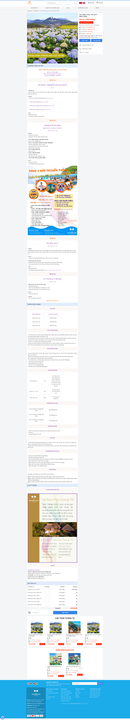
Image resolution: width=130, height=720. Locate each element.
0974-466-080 (35, 705)
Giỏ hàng (77, 696)
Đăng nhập (77, 693)
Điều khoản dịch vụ (94, 696)
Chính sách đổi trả (65, 694)
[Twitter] (31, 683)
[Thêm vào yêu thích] (101, 14)
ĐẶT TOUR (42, 644)
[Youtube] (34, 683)
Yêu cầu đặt (96, 40)
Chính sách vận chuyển (66, 693)
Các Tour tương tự (65, 618)
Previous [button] (28, 38)
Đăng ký (100, 683)
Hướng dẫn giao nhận (95, 694)
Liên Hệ (97, 7)
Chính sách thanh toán (66, 696)
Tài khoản (91, 2)
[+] (49, 589)
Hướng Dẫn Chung (83, 7)
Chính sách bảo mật (65, 691)
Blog (68, 7)
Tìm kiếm (77, 691)
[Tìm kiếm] (75, 3)
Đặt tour (65, 612)
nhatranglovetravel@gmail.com (37, 703)
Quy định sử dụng (65, 700)
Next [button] (77, 38)
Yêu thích (100, 2)
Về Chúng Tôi (34, 7)
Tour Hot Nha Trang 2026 (52, 7)
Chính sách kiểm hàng (66, 698)
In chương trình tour (87, 22)
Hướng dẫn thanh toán (95, 693)
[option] (52, 38)
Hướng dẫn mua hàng (95, 691)
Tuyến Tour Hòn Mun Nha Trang (73, 666)
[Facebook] (28, 683)
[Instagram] (37, 683)
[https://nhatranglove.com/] (29, 2)
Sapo (87, 703)
